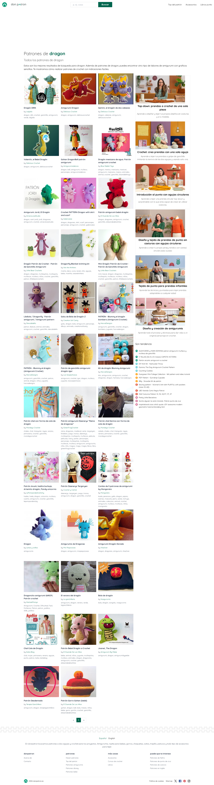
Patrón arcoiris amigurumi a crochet (153, 360)
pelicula (92, 436)
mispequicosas (83, 551)
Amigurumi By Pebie (109, 652)
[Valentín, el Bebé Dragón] (41, 140)
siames (101, 499)
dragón (105, 603)
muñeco (84, 169)
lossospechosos (74, 381)
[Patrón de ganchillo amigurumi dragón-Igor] (78, 349)
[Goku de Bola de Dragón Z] (78, 297)
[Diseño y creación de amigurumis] (162, 312)
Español (103, 738)
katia (37, 658)
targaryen (91, 431)
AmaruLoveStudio (33, 216)
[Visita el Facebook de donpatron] (180, 781)
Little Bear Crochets (34, 270)
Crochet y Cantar (70, 490)
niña (62, 446)
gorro (68, 710)
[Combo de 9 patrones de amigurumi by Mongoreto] (115, 467)
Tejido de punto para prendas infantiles (163, 285)
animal (101, 174)
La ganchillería (69, 599)
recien (78, 271)
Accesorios (112, 758)
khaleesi (64, 433)
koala (100, 496)
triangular (37, 431)
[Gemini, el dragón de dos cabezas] (115, 88)
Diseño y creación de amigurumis (163, 328)
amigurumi (53, 115)
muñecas (64, 443)
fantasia (116, 378)
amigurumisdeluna (78, 172)
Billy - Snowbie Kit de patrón (150, 381)
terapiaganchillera (47, 708)
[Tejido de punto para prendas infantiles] (162, 269)
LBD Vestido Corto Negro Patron (151, 390)
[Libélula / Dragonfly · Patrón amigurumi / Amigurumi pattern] (41, 297)
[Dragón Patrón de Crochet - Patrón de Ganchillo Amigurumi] (41, 244)
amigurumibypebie (121, 655)
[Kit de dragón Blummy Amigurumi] (115, 349)
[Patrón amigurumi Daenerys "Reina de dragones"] (78, 401)
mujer (30, 655)
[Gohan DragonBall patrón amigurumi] (78, 140)
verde (26, 117)
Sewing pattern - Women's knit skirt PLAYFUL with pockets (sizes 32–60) (162, 386)
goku (63, 324)
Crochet (36, 606)
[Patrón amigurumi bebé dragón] (115, 193)
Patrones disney (72, 768)
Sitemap (169, 781)
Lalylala (29, 111)
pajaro (125, 496)
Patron (34, 608)
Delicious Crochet (70, 111)
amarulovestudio (46, 222)
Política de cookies (156, 781)
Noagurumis (105, 599)
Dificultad (44, 606)
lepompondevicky (31, 501)
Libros (110, 765)
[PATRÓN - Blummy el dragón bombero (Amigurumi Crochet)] (115, 297)
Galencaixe (67, 219)
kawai (104, 274)
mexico (107, 169)
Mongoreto (105, 493)
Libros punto (206, 4)
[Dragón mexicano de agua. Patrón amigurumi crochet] (115, 140)
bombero (101, 329)
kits (83, 271)
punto (26, 658)
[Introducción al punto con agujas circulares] (162, 178)
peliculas (64, 438)
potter (76, 438)
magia (83, 446)
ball (68, 169)
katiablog (43, 658)
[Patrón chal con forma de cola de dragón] (41, 401)
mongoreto (102, 506)
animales (125, 172)
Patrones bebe (71, 772)
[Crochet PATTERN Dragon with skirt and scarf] (78, 193)
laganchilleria (66, 605)
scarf (82, 222)
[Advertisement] (107, 27)
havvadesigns (118, 329)
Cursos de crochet (115, 761)
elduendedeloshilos (113, 222)
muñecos (27, 276)
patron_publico (44, 608)
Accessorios (191, 4)
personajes (65, 172)
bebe (63, 273)
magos (72, 446)
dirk (31, 115)
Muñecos (27, 608)
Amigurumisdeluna (70, 166)
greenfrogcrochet (68, 448)
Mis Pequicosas (69, 548)
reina (63, 431)
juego (70, 433)
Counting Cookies (146, 371)
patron (26, 279)
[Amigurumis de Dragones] (78, 524)
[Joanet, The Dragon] (115, 629)
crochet (37, 115)
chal (31, 431)
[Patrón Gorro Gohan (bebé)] (78, 681)
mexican (123, 169)
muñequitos (43, 274)
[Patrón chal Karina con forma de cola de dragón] (115, 401)
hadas (26, 496)
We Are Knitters (69, 267)
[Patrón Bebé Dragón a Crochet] (78, 629)
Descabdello (31, 323)
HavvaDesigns (106, 323)
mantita (69, 273)
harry (71, 438)
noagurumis (121, 603)
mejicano (111, 172)
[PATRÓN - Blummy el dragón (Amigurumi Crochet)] (41, 349)
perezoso (107, 496)
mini (100, 274)
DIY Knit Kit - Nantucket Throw (151, 364)
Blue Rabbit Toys (107, 166)
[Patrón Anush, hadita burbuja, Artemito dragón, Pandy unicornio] (41, 467)
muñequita (84, 441)
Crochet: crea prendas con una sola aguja (162, 152)
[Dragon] (41, 524)
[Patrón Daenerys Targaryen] (78, 467)
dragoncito (87, 658)
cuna (74, 271)
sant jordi (34, 219)
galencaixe (90, 225)
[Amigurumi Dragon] (78, 88)
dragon (26, 115)
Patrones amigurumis (74, 765)
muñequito (53, 274)
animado (70, 326)
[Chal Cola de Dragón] (41, 629)
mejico (118, 172)
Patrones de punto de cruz (160, 761)
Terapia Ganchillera (33, 704)
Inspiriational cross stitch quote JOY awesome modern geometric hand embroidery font (160, 405)
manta (63, 271)
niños (41, 276)
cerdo (120, 499)
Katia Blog (30, 652)
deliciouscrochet (83, 115)
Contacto (27, 761)
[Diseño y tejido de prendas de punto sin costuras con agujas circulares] (162, 223)
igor (78, 378)
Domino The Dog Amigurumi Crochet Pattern (157, 367)
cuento (26, 499)
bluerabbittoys (125, 174)
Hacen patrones (72, 758)
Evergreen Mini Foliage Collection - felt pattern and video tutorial (164, 374)
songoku (112, 603)
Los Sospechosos (70, 375)
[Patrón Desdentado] (41, 681)
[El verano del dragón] (78, 576)
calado (100, 431)
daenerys (83, 433)
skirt (77, 222)
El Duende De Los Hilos (110, 216)
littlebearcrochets (37, 279)
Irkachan (104, 548)
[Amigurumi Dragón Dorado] (115, 524)
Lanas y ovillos (32, 548)
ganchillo (44, 115)
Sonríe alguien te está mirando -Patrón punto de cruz (160, 401)
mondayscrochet (30, 436)
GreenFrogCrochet (70, 428)
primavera (28, 433)
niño (66, 446)
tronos (76, 433)
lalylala (32, 117)
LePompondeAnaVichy (35, 493)
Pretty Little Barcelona (147, 397)
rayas (44, 431)
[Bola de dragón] (115, 576)
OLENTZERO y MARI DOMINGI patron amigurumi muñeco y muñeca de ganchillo (162, 352)
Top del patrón (175, 4)
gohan (63, 708)
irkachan (126, 551)
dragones (47, 219)
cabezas (108, 115)
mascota (108, 499)
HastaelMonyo (32, 602)
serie (84, 431)
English (111, 738)
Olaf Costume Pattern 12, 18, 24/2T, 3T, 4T (155, 394)
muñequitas (74, 441)
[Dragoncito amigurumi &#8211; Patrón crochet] (41, 576)
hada (31, 496)
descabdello (52, 329)
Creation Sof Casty (70, 320)
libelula (32, 327)
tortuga (126, 499)
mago (78, 446)
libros (89, 446)
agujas (88, 271)
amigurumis (106, 375)
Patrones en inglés (157, 768)
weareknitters (78, 273)
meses (84, 708)
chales (26, 431)
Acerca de (28, 758)
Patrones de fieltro (157, 758)
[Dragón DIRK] (41, 88)
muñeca (72, 443)
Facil (50, 606)
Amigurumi (28, 606)
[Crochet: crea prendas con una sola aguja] (162, 135)
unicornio (44, 496)
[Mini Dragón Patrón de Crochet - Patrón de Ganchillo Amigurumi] (115, 244)
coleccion (110, 501)
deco (69, 271)
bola (74, 324)
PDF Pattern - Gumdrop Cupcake (152, 378)
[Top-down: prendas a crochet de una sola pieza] (162, 89)
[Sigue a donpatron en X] (175, 781)
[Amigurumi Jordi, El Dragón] (41, 193)
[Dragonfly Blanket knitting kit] (78, 244)
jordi (40, 219)
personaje (65, 225)
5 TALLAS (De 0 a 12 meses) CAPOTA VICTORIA (157, 357)
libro (94, 446)
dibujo (63, 326)
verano (50, 431)
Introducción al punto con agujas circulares (163, 194)
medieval (77, 431)
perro (115, 499)
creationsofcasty (81, 326)
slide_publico (29, 610)
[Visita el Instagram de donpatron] (189, 781)
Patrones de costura (158, 765)
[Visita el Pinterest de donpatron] (184, 781)
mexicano (115, 169)
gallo (113, 496)
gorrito (73, 710)
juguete (109, 329)
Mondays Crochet (33, 428)
